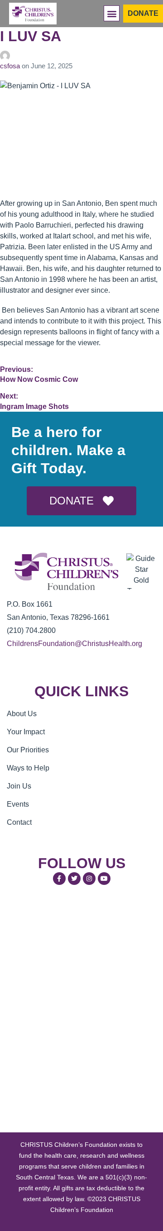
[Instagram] (89, 878)
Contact (19, 822)
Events (18, 804)
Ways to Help (28, 768)
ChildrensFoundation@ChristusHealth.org (74, 643)
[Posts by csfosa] (81, 56)
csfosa (11, 66)
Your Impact (26, 732)
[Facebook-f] (59, 878)
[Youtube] (104, 878)
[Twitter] (74, 878)
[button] (112, 13)
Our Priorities (28, 750)
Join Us (19, 786)
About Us (22, 714)
